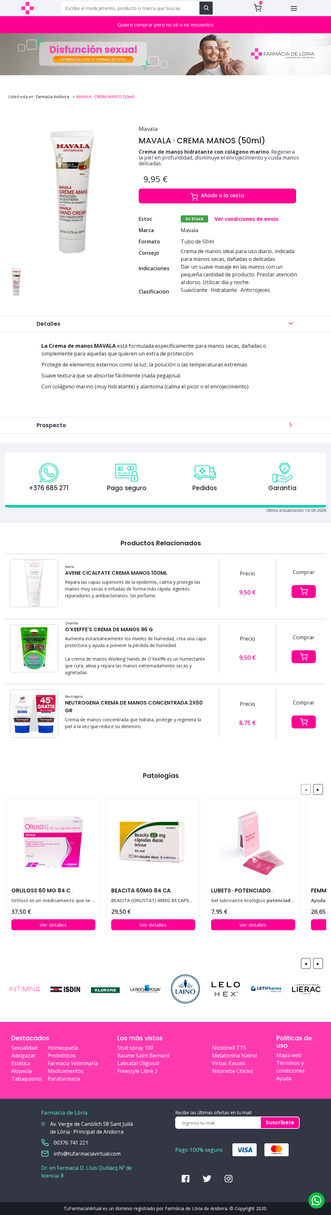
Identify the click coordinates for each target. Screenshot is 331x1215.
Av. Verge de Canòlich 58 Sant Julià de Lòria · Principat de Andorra (91, 1127)
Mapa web (289, 1055)
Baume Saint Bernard (143, 1055)
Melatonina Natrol (234, 1055)
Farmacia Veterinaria (73, 1063)
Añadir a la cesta (222, 195)
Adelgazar (23, 1055)
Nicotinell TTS (229, 1047)
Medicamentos (65, 1071)
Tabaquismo (26, 1078)
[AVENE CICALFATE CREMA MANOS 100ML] (34, 583)
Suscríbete (280, 1122)
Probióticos (62, 1055)
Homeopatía (63, 1047)
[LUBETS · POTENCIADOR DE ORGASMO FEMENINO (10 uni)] (253, 844)
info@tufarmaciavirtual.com (87, 1153)
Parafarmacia (64, 1078)
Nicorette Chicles (232, 1071)
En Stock (194, 218)
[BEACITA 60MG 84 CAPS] (153, 844)
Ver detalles (53, 925)
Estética (20, 1063)
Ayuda (283, 1078)
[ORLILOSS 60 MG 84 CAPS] (53, 844)
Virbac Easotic (229, 1063)
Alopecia (21, 1071)
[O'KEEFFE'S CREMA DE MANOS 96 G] (34, 648)
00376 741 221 (71, 1142)
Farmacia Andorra (52, 96)
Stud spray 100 (135, 1047)
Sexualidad (24, 1047)
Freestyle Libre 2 (137, 1071)
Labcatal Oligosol (138, 1063)
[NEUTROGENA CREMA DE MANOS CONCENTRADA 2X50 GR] (34, 713)
